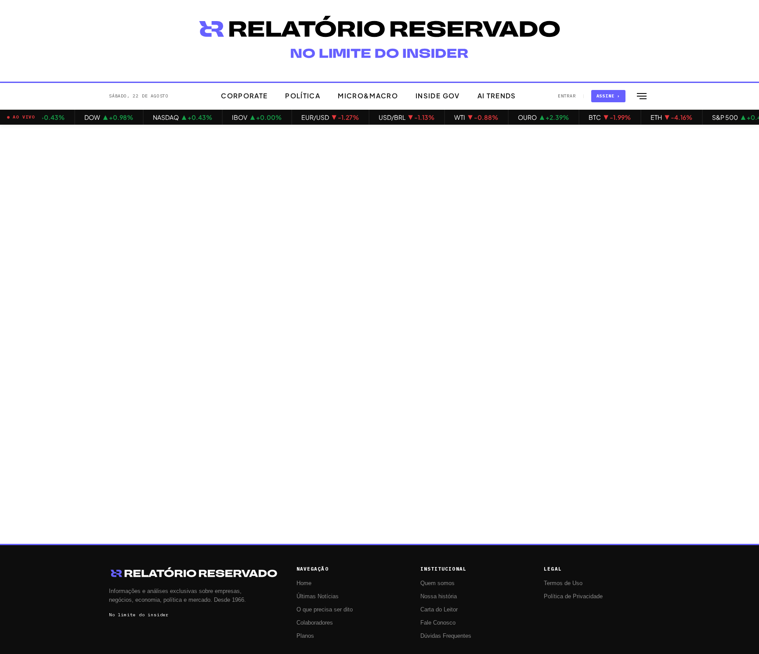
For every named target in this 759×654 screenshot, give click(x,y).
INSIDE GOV (438, 95)
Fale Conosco (437, 623)
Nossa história (438, 596)
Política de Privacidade (573, 596)
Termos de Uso (563, 583)
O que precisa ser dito (324, 610)
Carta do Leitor (439, 610)
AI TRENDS (496, 95)
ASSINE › (608, 96)
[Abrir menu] (641, 96)
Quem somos (437, 583)
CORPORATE (244, 95)
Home (303, 583)
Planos (305, 636)
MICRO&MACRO (368, 95)
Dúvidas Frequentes (445, 636)
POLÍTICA (302, 95)
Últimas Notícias (317, 596)
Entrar (567, 96)
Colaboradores (314, 623)
